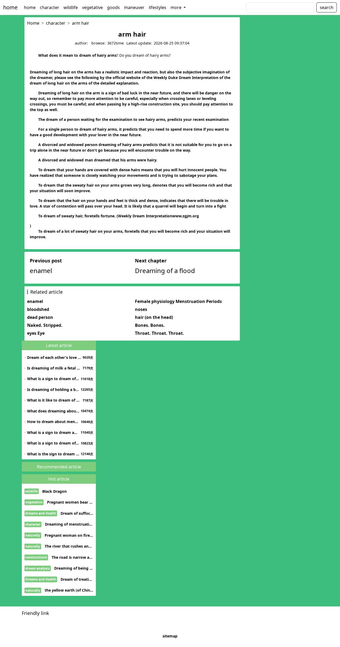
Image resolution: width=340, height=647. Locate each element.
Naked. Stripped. (44, 325)
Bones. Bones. (150, 325)
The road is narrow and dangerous (72, 557)
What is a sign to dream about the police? (53, 432)
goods (113, 7)
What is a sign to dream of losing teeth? (53, 443)
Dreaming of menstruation (69, 524)
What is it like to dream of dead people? (54, 400)
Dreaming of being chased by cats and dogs (73, 568)
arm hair (80, 23)
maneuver (134, 7)
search (326, 7)
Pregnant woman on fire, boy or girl (69, 535)
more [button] (176, 7)
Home (33, 23)
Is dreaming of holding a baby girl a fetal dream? (53, 389)
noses (141, 309)
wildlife (70, 7)
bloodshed (38, 309)
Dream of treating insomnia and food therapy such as (77, 579)
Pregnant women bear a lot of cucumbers (70, 502)
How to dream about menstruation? (53, 421)
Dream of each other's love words (54, 357)
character (49, 7)
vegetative (92, 7)
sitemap (170, 636)
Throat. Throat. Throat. (159, 333)
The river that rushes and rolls (69, 546)
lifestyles (157, 7)
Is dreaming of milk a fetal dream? (54, 368)
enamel (35, 301)
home (10, 7)
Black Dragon (54, 491)
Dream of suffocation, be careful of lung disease (77, 513)
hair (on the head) (154, 317)
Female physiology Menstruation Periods (178, 301)
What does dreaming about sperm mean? (53, 410)
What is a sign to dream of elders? (53, 378)
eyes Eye (36, 333)
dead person (40, 317)
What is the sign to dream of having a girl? (53, 453)
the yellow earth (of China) (69, 590)
